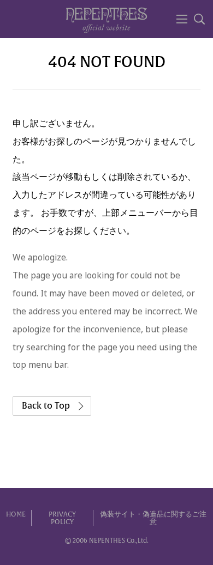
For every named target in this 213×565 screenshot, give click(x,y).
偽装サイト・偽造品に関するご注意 (153, 518)
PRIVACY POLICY (62, 518)
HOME (16, 514)
